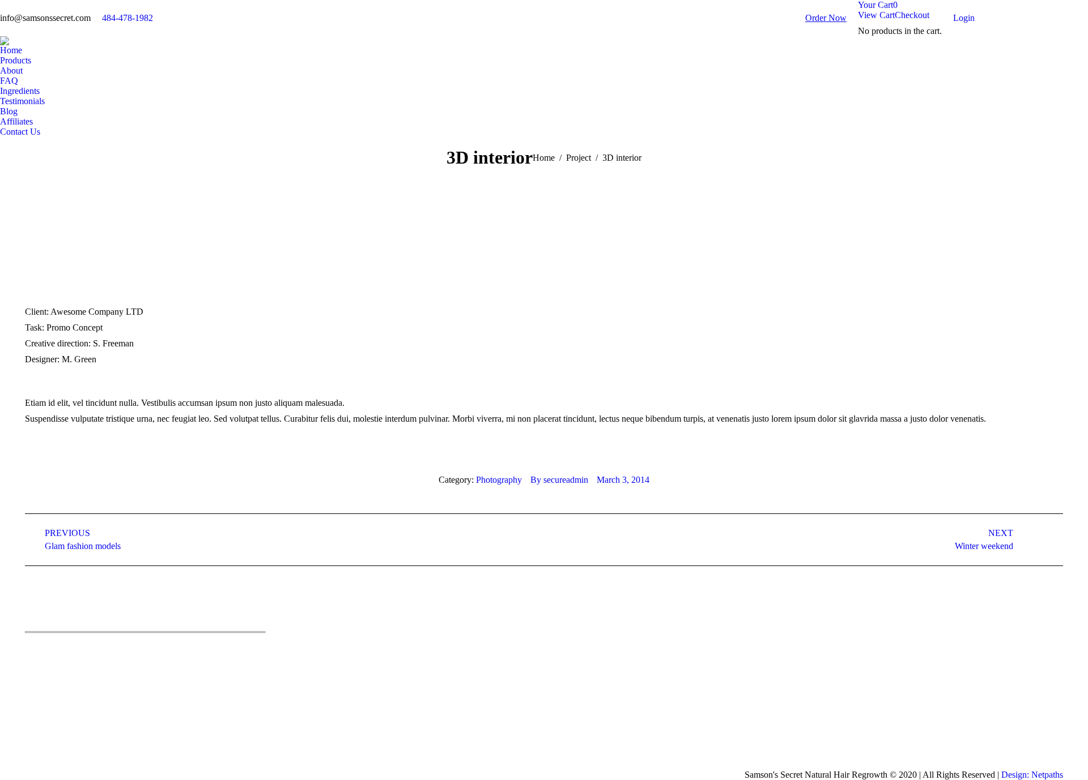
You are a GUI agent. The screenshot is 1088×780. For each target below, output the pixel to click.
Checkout (912, 15)
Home (544, 157)
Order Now (826, 18)
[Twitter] (50, 650)
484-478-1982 (127, 18)
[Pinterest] (84, 650)
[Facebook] (33, 650)
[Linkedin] (67, 650)
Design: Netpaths (1032, 774)
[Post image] (570, 648)
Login (964, 18)
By (559, 480)
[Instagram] (101, 650)
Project (578, 157)
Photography (499, 480)
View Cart (876, 15)
